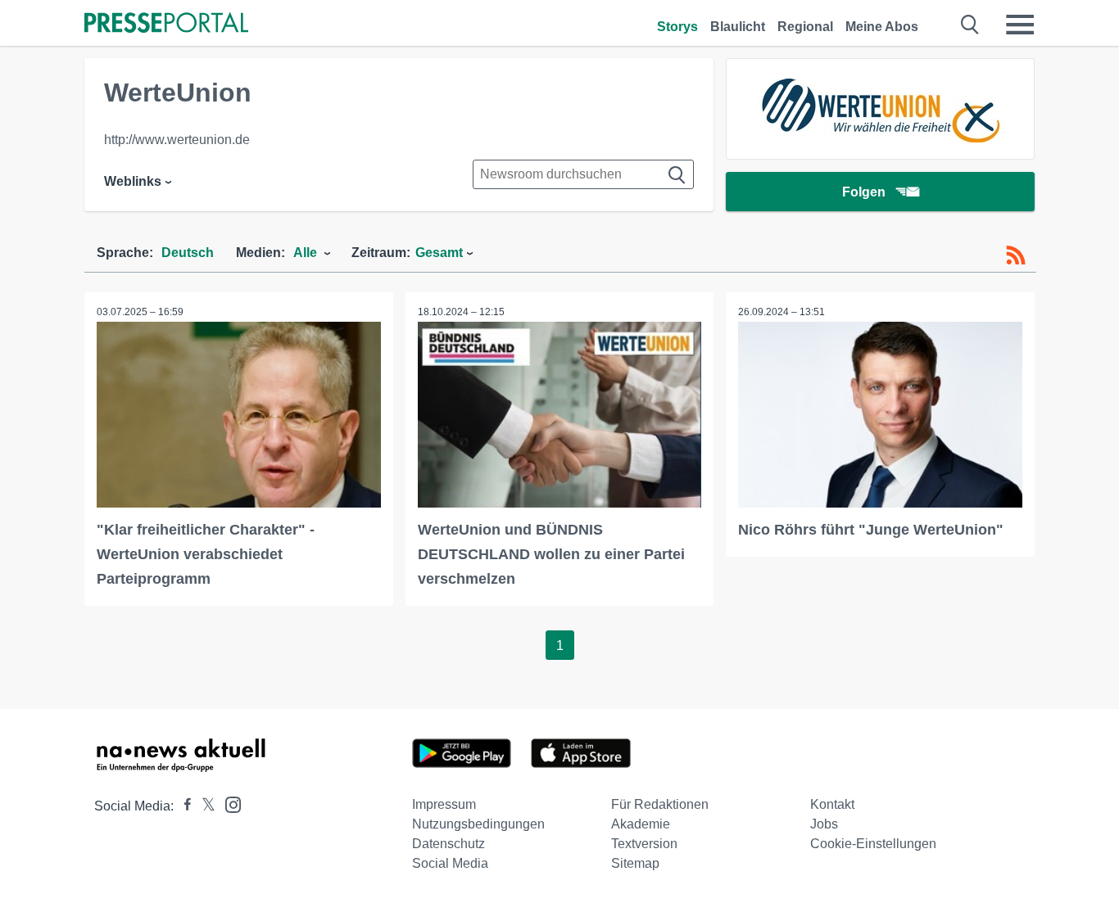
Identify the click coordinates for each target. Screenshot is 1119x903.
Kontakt (832, 804)
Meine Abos (881, 27)
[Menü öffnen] (1020, 24)
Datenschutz (448, 844)
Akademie (640, 824)
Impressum (444, 804)
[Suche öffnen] (970, 24)
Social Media (450, 863)
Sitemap (635, 863)
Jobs (824, 824)
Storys (677, 27)
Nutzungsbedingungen (478, 824)
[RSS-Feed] (1015, 255)
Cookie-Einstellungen (873, 844)
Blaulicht (737, 27)
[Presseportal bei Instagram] (228, 803)
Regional (805, 27)
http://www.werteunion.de (177, 140)
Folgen (864, 192)
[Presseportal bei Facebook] (183, 806)
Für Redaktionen (660, 804)
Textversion (644, 844)
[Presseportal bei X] (203, 806)
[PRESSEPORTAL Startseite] (166, 24)
